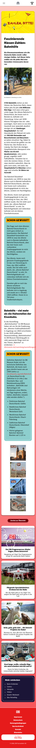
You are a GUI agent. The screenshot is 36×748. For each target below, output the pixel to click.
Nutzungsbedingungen (18, 723)
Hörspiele (10, 689)
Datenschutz (18, 720)
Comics (9, 687)
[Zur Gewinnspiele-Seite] (32, 3)
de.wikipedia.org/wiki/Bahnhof (19, 374)
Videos (9, 692)
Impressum (18, 717)
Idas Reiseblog (12, 697)
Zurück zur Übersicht (18, 520)
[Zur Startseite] (18, 3)
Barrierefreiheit (18, 726)
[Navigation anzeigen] (4, 3)
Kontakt (18, 729)
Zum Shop (18, 737)
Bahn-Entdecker (12, 684)
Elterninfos (18, 732)
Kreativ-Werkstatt (13, 695)
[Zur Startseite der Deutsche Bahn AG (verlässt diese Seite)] (18, 711)
